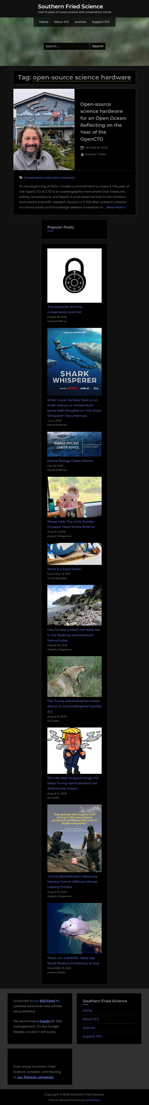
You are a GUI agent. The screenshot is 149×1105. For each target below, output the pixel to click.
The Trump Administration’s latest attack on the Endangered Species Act (74, 706)
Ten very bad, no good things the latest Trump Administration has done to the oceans (73, 783)
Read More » (116, 207)
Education (52, 177)
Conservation (33, 177)
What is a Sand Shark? (64, 569)
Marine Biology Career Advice (70, 461)
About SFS (61, 22)
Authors (80, 22)
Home (43, 22)
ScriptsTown (93, 1100)
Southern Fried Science (70, 6)
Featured (67, 177)
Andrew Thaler (95, 154)
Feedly (45, 1021)
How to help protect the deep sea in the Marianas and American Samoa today (73, 635)
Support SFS (101, 22)
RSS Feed (47, 1001)
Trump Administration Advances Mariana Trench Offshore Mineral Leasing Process (72, 882)
